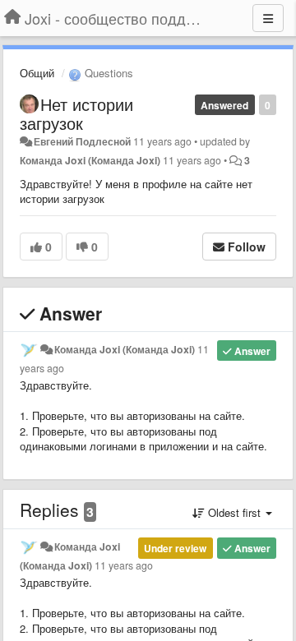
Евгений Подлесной (82, 141)
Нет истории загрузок (76, 113)
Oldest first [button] (234, 512)
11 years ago (124, 565)
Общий (37, 73)
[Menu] (268, 18)
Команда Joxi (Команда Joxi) (90, 160)
